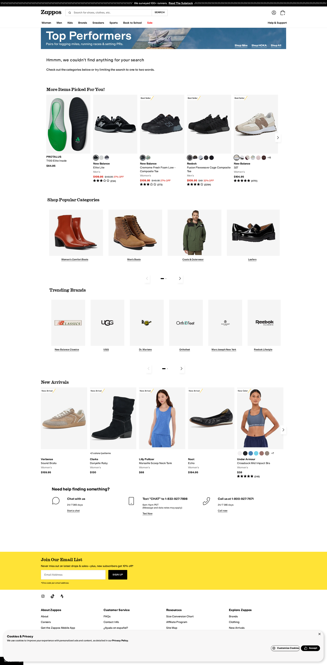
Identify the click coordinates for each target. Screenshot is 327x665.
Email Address (53, 574)
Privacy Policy (120, 640)
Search (160, 12)
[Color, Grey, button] (107, 157)
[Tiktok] (52, 596)
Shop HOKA (259, 45)
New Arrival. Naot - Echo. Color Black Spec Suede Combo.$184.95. (211, 430)
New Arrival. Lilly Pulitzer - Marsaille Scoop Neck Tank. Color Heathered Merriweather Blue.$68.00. (162, 430)
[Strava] (62, 596)
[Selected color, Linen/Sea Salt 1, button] (236, 157)
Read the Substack (181, 3)
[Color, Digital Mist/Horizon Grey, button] (242, 157)
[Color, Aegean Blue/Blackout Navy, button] (250, 453)
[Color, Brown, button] (195, 157)
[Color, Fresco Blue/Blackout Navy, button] (256, 453)
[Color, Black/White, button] (211, 157)
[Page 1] (162, 278)
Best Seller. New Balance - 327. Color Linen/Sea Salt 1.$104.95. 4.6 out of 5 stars (256, 139)
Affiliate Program (176, 622)
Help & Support (277, 22)
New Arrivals (237, 627)
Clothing (234, 622)
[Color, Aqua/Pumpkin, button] (148, 157)
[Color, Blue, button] (101, 157)
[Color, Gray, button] (200, 157)
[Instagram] (43, 596)
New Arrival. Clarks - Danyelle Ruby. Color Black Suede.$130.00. (113, 430)
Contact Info (111, 622)
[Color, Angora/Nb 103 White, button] (253, 157)
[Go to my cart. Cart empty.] (282, 12)
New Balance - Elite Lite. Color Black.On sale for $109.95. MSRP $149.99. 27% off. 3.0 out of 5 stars (115, 139)
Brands (233, 616)
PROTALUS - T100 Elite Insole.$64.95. (68, 131)
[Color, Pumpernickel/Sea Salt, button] (264, 157)
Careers (46, 622)
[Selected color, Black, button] (96, 157)
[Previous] (147, 278)
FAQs (107, 616)
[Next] (278, 137)
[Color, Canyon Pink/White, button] (261, 453)
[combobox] (108, 12)
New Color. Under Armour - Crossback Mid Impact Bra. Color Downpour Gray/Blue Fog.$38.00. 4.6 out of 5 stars (260, 432)
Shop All (276, 45)
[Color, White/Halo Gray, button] (240, 453)
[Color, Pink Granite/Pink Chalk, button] (258, 157)
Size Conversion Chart (180, 616)
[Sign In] (274, 12)
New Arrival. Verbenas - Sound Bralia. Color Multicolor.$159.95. (64, 430)
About (44, 616)
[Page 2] (165, 278)
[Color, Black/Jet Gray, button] (245, 453)
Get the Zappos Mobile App (58, 627)
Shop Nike (241, 45)
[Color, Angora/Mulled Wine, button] (247, 157)
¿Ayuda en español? (116, 627)
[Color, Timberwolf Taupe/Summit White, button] (267, 453)
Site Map (171, 627)
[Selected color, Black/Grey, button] (142, 157)
